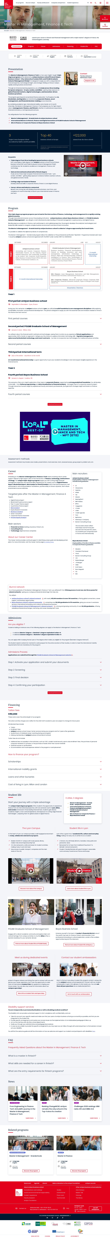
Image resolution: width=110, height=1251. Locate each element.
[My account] (100, 2)
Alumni (45, 1183)
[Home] (8, 4)
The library (79, 1198)
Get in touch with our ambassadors (78, 994)
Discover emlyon (30, 3)
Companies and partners (58, 3)
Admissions (56, 46)
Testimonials (61, 1198)
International (61, 1192)
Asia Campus (80, 1190)
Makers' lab (79, 1192)
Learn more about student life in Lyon (79, 888)
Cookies (47, 1236)
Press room (60, 1195)
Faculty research (29, 1198)
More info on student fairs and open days (31, 993)
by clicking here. (49, 542)
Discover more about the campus (31, 888)
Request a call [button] (89, 80)
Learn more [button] (29, 1118)
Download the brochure (35, 197)
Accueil (6, 30)
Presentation (17, 46)
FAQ (96, 46)
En (91, 3)
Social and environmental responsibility (36, 1192)
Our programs (20, 3)
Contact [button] (105, 26)
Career (43, 46)
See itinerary (81, 1211)
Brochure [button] (105, 19)
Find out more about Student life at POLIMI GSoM (30, 943)
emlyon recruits (90, 1183)
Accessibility (75, 1236)
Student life (84, 46)
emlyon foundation (30, 1200)
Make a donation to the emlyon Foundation (66, 1183)
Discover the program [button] (31, 1171)
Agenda (36, 1183)
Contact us (22, 1208)
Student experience (72, 3)
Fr (88, 3)
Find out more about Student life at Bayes (78, 945)
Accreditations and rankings (33, 1190)
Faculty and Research (43, 3)
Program (31, 46)
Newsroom (27, 1183)
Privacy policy (60, 1236)
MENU (106, 2)
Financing (70, 46)
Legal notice (35, 1236)
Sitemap (78, 1195)
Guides (59, 1190)
